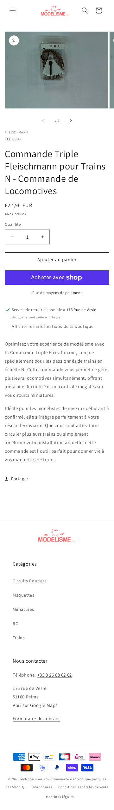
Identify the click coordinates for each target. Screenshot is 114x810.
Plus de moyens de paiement (57, 292)
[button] (13, 10)
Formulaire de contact (36, 718)
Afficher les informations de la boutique (53, 326)
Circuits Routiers (30, 581)
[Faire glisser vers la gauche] (43, 120)
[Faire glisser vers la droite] (71, 120)
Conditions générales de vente (83, 787)
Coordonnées (42, 787)
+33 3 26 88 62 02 (54, 675)
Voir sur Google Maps (35, 705)
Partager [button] (19, 479)
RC (15, 623)
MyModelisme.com (35, 779)
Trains (19, 638)
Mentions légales (60, 797)
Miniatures (23, 609)
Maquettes (23, 595)
